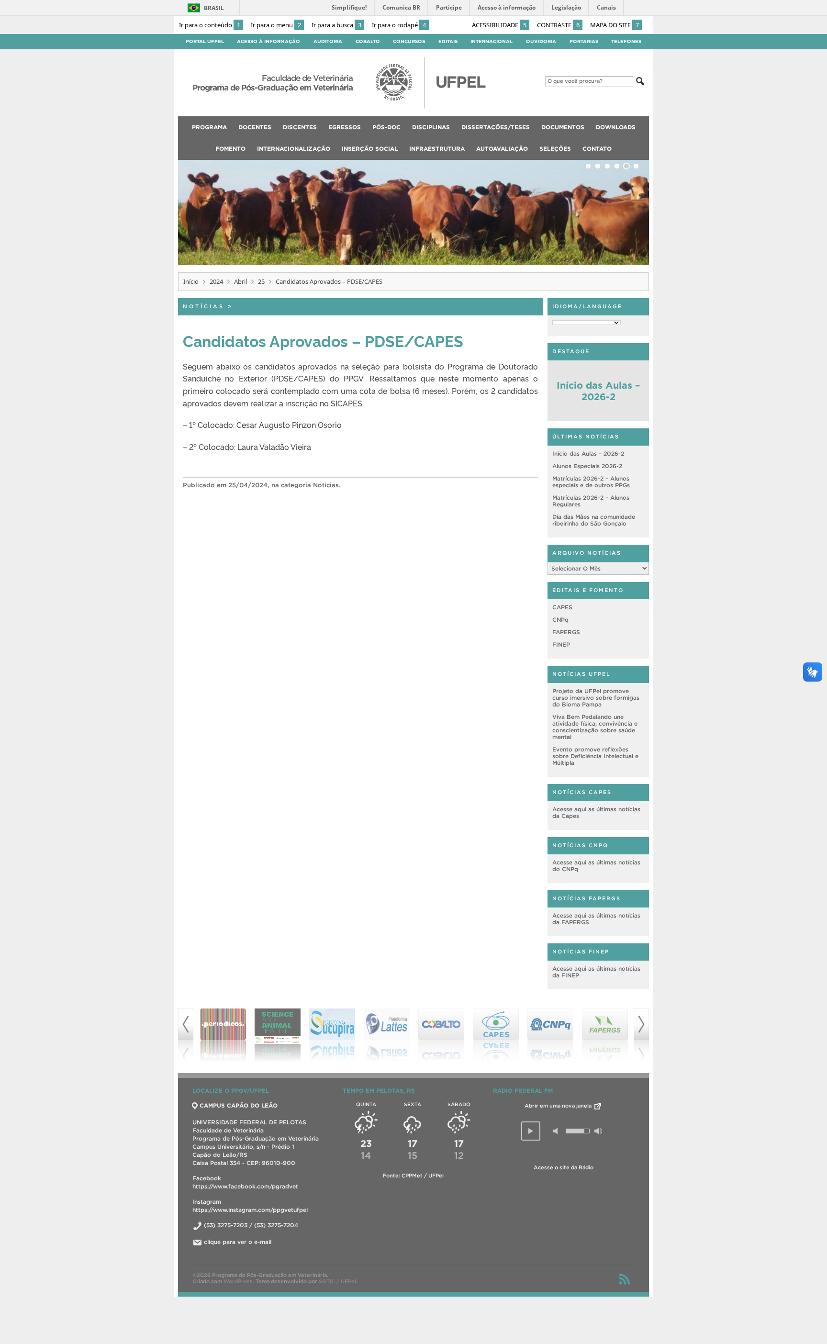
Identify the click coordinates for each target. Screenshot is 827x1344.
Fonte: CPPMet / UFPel (413, 1175)
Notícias (203, 306)
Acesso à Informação (268, 41)
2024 (216, 281)
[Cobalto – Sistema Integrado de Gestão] (441, 1035)
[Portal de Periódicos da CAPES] (223, 1035)
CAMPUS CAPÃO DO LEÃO (239, 1105)
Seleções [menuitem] (555, 149)
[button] (530, 1131)
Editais (448, 41)
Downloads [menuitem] (616, 127)
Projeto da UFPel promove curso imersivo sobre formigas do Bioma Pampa (595, 697)
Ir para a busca (336, 25)
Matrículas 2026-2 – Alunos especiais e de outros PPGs (591, 481)
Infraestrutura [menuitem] (437, 149)
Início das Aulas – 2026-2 (598, 391)
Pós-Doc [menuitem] (386, 127)
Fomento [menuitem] (230, 149)
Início (191, 281)
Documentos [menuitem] (562, 127)
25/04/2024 (248, 485)
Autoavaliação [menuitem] (502, 149)
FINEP (561, 644)
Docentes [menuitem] (254, 127)
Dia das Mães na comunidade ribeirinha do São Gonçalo (593, 520)
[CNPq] (550, 1035)
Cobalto (368, 41)
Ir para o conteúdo (209, 25)
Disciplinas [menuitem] (431, 127)
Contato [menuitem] (597, 149)
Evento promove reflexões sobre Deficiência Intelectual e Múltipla (595, 756)
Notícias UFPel (581, 674)
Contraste (558, 25)
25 (261, 281)
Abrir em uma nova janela (559, 1106)
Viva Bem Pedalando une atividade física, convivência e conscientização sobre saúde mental (594, 727)
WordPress (238, 1281)
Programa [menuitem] (209, 127)
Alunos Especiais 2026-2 (587, 466)
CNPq (560, 619)
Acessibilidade (499, 25)
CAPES (562, 607)
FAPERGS (566, 632)
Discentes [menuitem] (300, 127)
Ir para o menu (276, 25)
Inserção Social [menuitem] (370, 149)
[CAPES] (496, 1035)
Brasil (214, 8)
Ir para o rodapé (399, 25)
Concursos (409, 41)
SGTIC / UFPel (337, 1281)
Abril (240, 281)
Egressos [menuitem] (344, 127)
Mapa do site (614, 25)
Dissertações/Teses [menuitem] (495, 127)
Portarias (584, 41)
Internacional (491, 41)
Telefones (626, 41)
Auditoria (327, 41)
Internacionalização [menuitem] (293, 149)
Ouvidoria (541, 41)
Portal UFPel (205, 41)
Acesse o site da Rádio (563, 1167)
